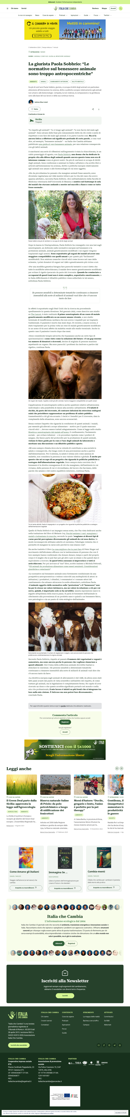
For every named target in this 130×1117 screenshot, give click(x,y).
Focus (64, 1029)
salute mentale (78, 81)
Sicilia (38, 119)
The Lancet (36, 314)
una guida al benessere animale (55, 144)
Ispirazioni (34, 52)
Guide (30, 56)
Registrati (65, 722)
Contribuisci (108, 1016)
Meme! (43, 52)
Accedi (113, 8)
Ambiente (33, 81)
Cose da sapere (68, 1016)
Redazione (10, 826)
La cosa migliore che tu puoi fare (67, 549)
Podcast (65, 1021)
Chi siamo (45, 1016)
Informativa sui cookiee (47, 1113)
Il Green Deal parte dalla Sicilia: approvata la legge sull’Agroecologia (21, 803)
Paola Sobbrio (64, 154)
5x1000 (106, 1021)
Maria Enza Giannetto (47, 832)
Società (112, 818)
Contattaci (45, 1025)
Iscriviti (65, 996)
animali (43, 81)
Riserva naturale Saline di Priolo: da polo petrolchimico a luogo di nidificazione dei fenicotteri (54, 807)
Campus (86, 1025)
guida (63, 706)
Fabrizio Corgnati (113, 832)
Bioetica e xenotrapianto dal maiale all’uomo (48, 432)
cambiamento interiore (59, 81)
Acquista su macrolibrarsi (24, 888)
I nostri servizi (46, 1021)
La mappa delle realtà (91, 1016)
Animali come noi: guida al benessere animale (52, 56)
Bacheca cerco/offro (91, 1021)
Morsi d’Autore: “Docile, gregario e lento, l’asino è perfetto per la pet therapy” (88, 805)
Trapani (38, 122)
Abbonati (58, 943)
